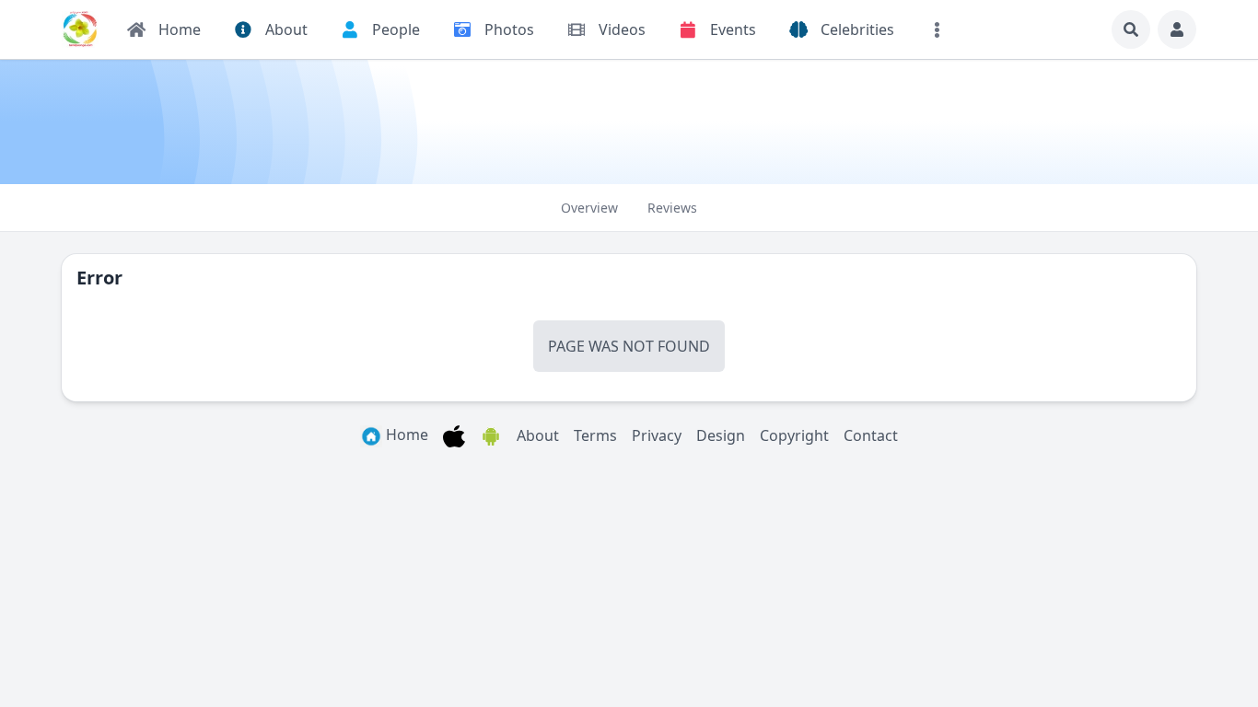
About (538, 435)
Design (720, 435)
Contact (871, 435)
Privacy (656, 435)
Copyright (794, 435)
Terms (595, 435)
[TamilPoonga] (80, 29)
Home (405, 434)
